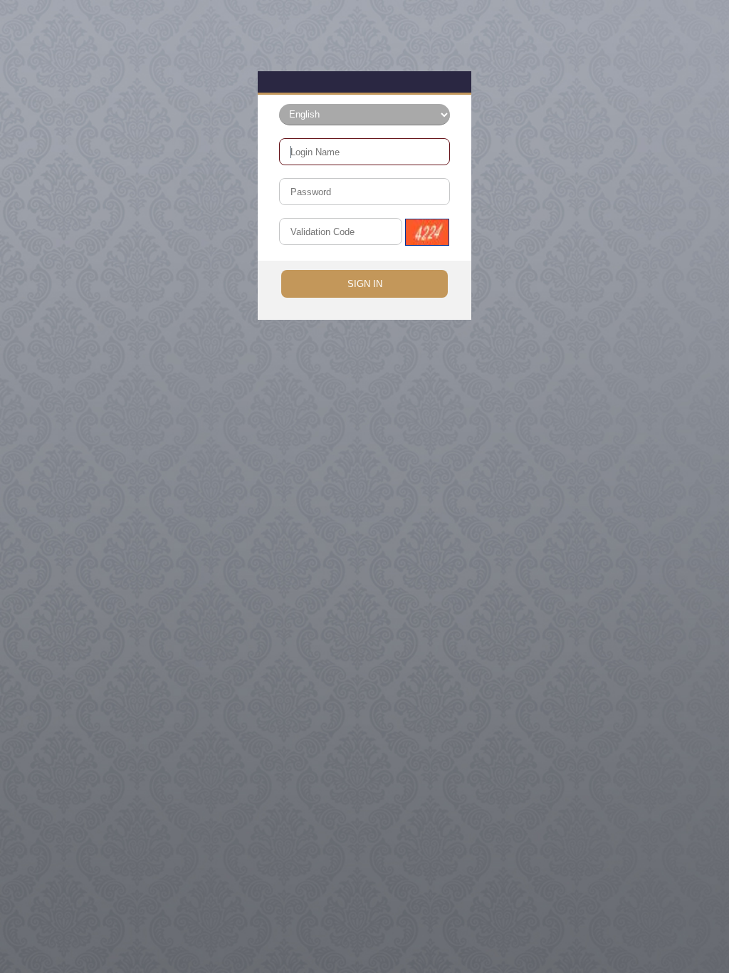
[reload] (427, 232)
